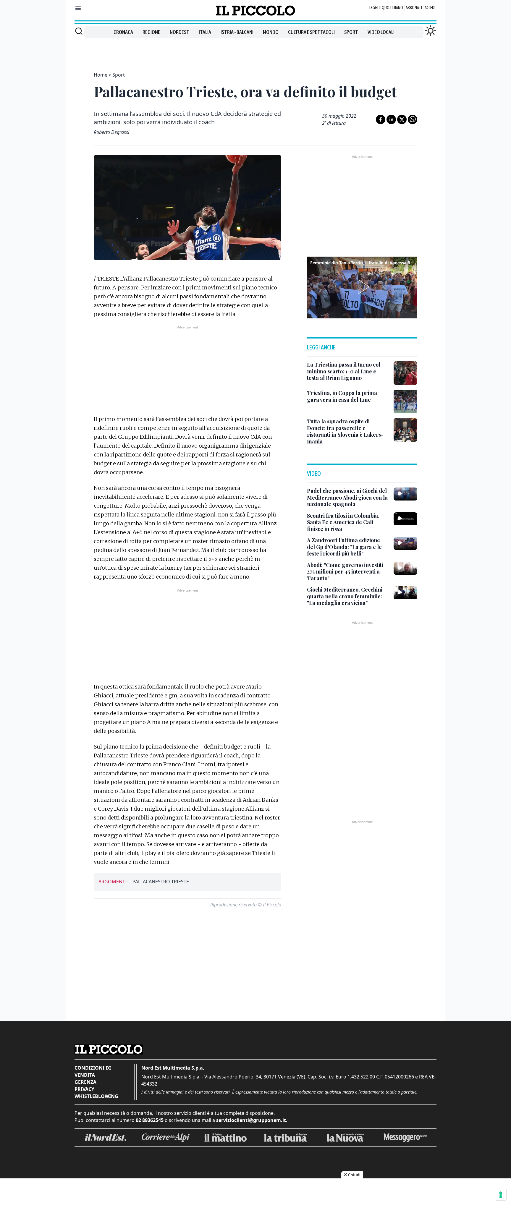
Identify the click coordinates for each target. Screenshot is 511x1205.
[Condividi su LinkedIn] (391, 119)
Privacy (84, 1089)
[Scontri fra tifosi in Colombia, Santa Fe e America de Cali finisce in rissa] (405, 518)
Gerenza (85, 1082)
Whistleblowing (96, 1096)
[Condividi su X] (402, 119)
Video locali (381, 32)
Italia (205, 32)
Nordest (179, 32)
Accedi (430, 7)
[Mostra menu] (78, 8)
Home (100, 75)
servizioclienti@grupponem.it (251, 1120)
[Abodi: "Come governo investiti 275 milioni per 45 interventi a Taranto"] (405, 568)
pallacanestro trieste (160, 881)
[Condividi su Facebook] (380, 119)
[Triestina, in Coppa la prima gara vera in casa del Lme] (405, 401)
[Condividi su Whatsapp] (412, 119)
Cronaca (123, 32)
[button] (362, 286)
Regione (151, 32)
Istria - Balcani (237, 32)
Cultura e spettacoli (311, 32)
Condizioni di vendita (93, 1071)
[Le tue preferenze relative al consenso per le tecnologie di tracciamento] (500, 1194)
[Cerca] (79, 31)
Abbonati (414, 7)
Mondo (271, 32)
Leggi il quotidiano (386, 7)
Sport (351, 32)
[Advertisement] (255, 51)
